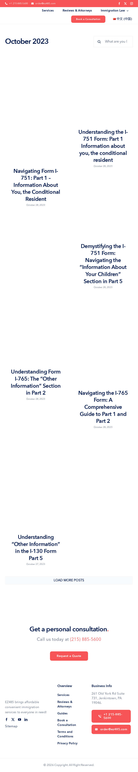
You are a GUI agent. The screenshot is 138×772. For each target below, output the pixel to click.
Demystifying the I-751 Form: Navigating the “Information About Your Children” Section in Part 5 (103, 264)
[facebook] (119, 3)
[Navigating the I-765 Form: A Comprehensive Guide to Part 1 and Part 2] (102, 342)
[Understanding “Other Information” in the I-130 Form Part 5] (35, 484)
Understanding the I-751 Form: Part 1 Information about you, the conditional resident (103, 146)
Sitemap (11, 726)
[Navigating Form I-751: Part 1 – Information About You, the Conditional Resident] (35, 117)
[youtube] (19, 719)
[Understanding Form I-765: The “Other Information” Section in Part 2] (35, 331)
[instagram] (131, 3)
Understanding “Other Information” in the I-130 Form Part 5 (36, 547)
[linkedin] (25, 719)
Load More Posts (69, 580)
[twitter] (125, 3)
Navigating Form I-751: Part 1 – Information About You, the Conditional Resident (35, 185)
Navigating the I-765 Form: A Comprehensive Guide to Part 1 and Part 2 (103, 407)
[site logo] (16, 10)
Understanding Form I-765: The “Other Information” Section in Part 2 (36, 382)
